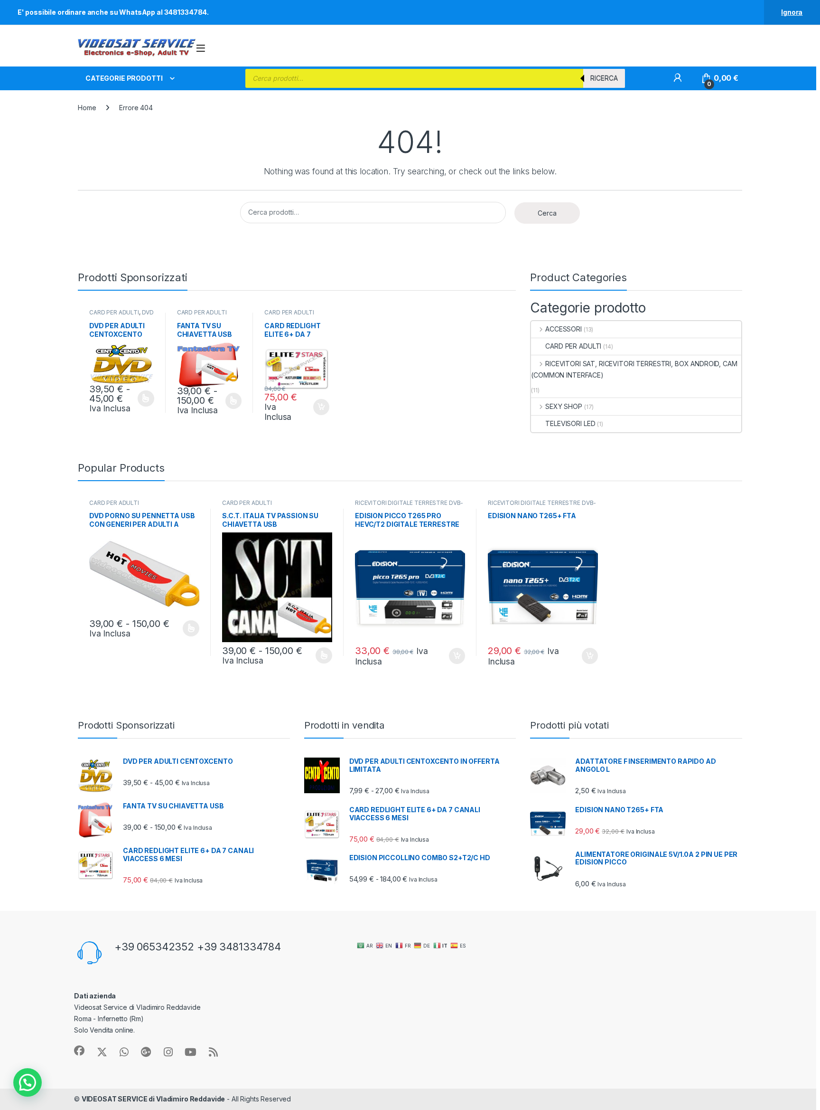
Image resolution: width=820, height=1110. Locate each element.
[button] (27, 1082)
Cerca (547, 213)
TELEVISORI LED (570, 423)
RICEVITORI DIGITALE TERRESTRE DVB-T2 (409, 505)
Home (87, 108)
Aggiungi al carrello (315, 407)
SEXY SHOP (563, 406)
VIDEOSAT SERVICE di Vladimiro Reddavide (153, 1099)
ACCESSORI (563, 329)
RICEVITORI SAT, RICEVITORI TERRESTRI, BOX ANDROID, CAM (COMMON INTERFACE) (634, 369)
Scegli (144, 398)
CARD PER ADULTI (114, 312)
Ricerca (604, 78)
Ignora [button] (791, 12)
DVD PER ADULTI (121, 315)
